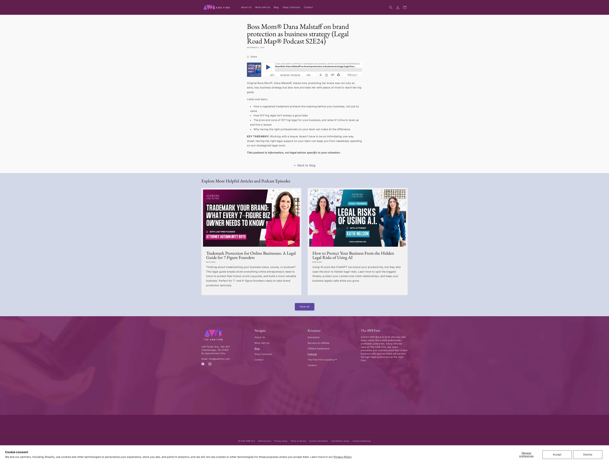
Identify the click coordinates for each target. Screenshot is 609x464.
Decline (587, 454)
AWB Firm (250, 441)
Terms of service (298, 441)
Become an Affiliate (318, 343)
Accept (557, 454)
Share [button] (254, 56)
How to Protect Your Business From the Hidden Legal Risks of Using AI (353, 255)
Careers (312, 365)
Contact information (318, 441)
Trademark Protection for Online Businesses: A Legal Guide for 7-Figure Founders (251, 255)
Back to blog (306, 165)
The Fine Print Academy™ (322, 359)
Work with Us (262, 343)
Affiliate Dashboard (318, 348)
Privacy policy (281, 441)
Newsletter (314, 337)
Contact (259, 359)
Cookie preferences (362, 441)
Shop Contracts (263, 354)
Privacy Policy (343, 456)
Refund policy (264, 441)
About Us (260, 337)
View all (305, 306)
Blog (257, 348)
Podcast (312, 354)
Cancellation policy (340, 441)
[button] (390, 7)
